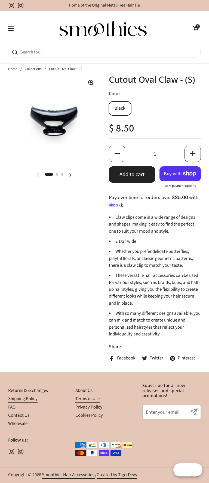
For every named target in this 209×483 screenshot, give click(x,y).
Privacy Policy (88, 407)
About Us (84, 390)
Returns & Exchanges (28, 390)
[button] (195, 28)
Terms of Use (87, 398)
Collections (33, 68)
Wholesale (17, 423)
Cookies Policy (89, 415)
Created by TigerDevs (117, 475)
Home (12, 68)
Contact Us (18, 415)
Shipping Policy (23, 398)
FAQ (12, 407)
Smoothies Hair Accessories (68, 475)
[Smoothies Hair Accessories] (103, 28)
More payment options (180, 186)
